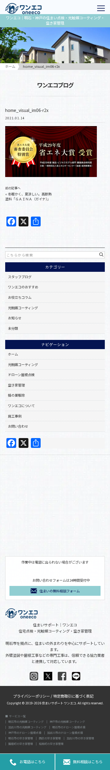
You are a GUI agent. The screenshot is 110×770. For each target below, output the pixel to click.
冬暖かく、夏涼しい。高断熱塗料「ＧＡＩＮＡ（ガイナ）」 (28, 196)
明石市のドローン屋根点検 (68, 727)
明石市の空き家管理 (20, 738)
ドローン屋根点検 (21, 374)
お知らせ (14, 317)
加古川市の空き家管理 (80, 738)
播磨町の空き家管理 (20, 743)
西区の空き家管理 (50, 738)
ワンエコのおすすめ (23, 286)
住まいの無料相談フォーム (59, 590)
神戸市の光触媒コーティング (67, 721)
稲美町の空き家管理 (51, 743)
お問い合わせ (18, 426)
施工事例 (14, 416)
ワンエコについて (21, 405)
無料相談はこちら (82, 762)
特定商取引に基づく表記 (73, 695)
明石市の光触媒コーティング (26, 721)
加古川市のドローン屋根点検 (65, 732)
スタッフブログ (19, 276)
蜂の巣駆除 (16, 395)
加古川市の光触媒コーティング (27, 727)
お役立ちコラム (19, 297)
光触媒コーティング (23, 307)
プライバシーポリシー (31, 695)
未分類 (13, 328)
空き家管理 (16, 385)
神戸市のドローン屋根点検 (24, 732)
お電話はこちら (27, 762)
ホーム (13, 354)
